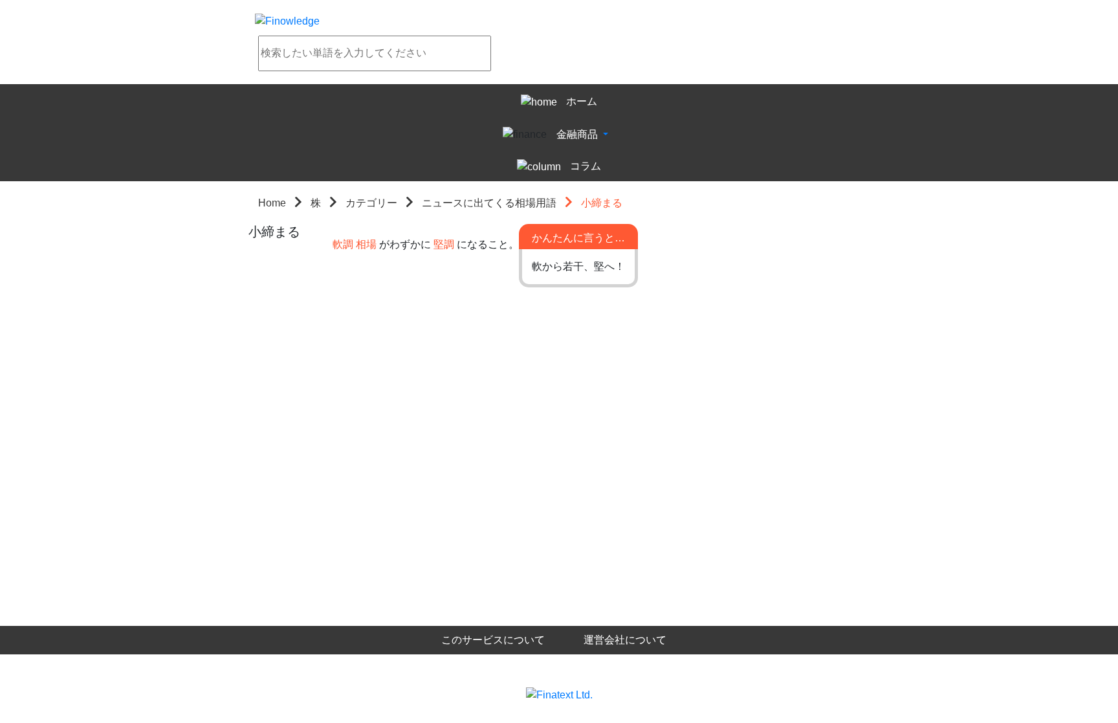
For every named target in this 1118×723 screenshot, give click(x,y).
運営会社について (625, 639)
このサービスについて (493, 639)
